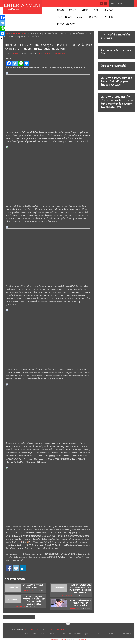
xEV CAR (108, 10)
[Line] (20, 63)
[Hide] (1, 39)
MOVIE (72, 10)
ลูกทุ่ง (79, 17)
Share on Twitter (16, 568)
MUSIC (84, 10)
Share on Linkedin (23, 568)
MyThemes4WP (58, 629)
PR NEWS (93, 17)
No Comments (60, 53)
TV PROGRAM (64, 17)
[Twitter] (15, 63)
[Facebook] (9, 63)
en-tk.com (16, 53)
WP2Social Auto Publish (58, 639)
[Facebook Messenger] (26, 63)
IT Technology (66, 24)
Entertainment (22, 5)
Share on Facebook (9, 568)
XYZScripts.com (81, 639)
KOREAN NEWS (18, 33)
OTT (96, 10)
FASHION (108, 17)
